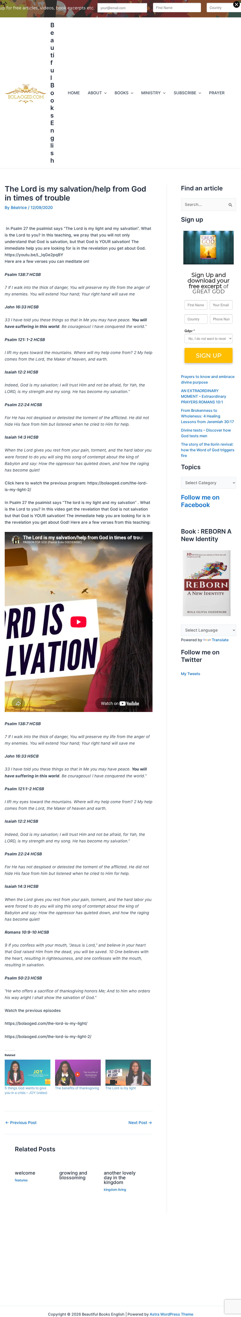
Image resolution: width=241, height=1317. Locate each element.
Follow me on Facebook (200, 501)
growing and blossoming (73, 1175)
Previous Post (20, 1123)
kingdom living (115, 1189)
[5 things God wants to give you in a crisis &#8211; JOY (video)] (27, 1073)
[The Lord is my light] (128, 1073)
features (21, 1180)
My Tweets (190, 673)
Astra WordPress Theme (171, 1314)
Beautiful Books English (52, 92)
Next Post (140, 1123)
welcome (25, 1173)
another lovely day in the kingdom (120, 1177)
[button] (104, 92)
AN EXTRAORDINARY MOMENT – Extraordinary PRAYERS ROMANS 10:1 (203, 396)
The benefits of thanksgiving (77, 1088)
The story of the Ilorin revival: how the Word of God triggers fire (207, 450)
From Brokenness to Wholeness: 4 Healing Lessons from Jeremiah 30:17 (207, 416)
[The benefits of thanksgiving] (78, 1073)
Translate (220, 639)
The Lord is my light (120, 1088)
